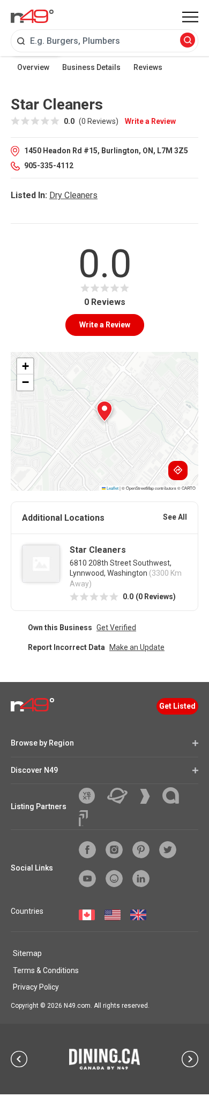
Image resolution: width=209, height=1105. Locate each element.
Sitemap (27, 953)
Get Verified (116, 627)
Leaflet (112, 488)
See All (175, 517)
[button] (104, 411)
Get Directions (178, 470)
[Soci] (83, 818)
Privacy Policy (36, 987)
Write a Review (150, 121)
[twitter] (167, 849)
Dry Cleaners (73, 195)
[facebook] (87, 849)
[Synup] (149, 796)
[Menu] (190, 17)
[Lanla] (174, 795)
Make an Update (137, 647)
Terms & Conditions (46, 970)
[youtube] (87, 878)
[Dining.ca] (104, 1059)
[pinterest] (141, 849)
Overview (33, 67)
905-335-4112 (48, 165)
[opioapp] (114, 878)
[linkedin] (141, 878)
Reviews (147, 67)
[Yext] (91, 796)
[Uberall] (121, 796)
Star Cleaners (98, 550)
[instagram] (114, 849)
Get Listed (177, 706)
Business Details (91, 67)
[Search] (187, 41)
